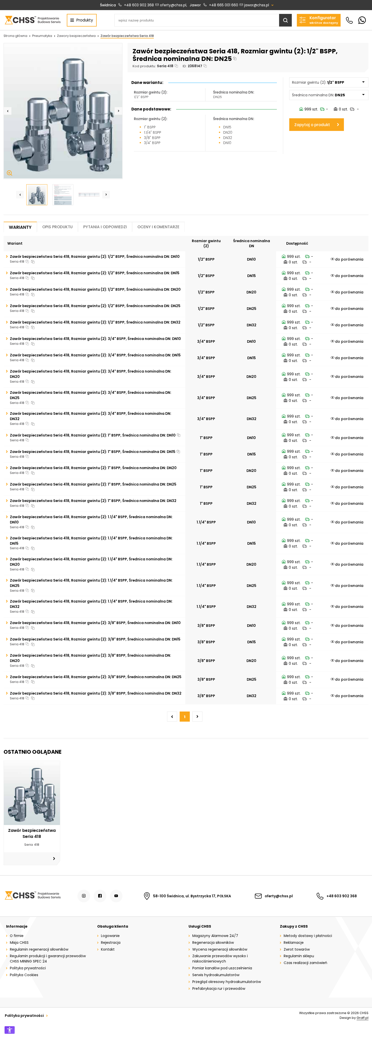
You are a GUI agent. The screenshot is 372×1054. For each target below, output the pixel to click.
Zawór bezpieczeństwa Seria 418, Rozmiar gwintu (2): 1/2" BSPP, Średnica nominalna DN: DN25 (95, 305)
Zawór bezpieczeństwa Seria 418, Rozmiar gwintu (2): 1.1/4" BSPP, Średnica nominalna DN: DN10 (91, 519)
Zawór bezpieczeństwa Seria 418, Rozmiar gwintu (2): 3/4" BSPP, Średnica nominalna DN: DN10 (95, 338)
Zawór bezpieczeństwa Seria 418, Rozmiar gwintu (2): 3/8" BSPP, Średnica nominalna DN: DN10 (95, 622)
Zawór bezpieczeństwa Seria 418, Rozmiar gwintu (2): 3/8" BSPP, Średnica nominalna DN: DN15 (95, 639)
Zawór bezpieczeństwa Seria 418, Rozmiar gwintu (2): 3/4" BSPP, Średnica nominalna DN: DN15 (95, 355)
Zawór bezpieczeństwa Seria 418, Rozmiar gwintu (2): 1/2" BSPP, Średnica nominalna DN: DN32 (95, 322)
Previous (7, 111)
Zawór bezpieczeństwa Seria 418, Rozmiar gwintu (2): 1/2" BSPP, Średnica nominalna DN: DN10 (95, 256)
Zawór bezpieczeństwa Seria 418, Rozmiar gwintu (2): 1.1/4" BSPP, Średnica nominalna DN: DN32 (91, 604)
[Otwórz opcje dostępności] (10, 1030)
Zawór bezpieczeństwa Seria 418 (127, 36)
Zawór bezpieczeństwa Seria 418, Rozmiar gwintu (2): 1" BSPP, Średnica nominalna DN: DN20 (93, 467)
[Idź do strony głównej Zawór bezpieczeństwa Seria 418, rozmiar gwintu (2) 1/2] (32, 20)
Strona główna (15, 36)
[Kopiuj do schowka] (234, 58)
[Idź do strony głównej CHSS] (32, 896)
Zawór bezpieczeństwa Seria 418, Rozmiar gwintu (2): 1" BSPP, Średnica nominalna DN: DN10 (93, 435)
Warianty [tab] (20, 227)
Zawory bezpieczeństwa (76, 36)
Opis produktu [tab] (57, 227)
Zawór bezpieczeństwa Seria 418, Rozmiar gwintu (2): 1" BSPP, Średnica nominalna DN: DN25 (93, 484)
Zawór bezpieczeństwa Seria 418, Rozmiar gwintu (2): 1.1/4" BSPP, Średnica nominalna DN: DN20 (91, 562)
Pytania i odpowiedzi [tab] (105, 227)
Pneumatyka (42, 36)
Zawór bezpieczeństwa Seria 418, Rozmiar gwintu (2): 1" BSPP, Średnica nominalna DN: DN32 (93, 500)
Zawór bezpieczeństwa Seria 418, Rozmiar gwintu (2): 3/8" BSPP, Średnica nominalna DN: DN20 (90, 658)
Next (118, 111)
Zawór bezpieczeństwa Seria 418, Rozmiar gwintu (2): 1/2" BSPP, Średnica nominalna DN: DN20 (95, 289)
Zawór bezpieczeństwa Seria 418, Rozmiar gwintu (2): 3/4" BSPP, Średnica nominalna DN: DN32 (90, 416)
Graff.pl (362, 1018)
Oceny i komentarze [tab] (158, 227)
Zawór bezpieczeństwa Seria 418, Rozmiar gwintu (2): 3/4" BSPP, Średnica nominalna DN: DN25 (90, 395)
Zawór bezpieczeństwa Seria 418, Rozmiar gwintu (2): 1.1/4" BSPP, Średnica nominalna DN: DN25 (91, 583)
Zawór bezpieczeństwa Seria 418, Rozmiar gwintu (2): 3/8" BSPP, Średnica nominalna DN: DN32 (95, 693)
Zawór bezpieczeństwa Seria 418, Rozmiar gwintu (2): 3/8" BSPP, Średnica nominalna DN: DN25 (95, 676)
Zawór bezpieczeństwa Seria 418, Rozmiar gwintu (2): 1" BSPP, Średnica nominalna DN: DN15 (92, 451)
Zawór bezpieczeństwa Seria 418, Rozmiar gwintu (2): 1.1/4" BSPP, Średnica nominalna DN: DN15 (91, 541)
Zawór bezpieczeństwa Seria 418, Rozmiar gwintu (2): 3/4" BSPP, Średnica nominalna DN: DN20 (90, 374)
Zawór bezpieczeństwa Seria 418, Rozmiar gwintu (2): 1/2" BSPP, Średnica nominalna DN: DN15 (94, 273)
